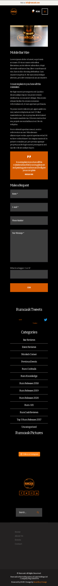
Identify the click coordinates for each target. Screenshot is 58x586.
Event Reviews (29, 347)
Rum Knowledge (29, 376)
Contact (18, 544)
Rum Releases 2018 (28, 383)
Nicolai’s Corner (29, 354)
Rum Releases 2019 (28, 390)
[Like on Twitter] (29, 323)
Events (18, 540)
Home (18, 532)
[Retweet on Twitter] (24, 323)
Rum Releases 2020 (29, 397)
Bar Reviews (29, 339)
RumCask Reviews (29, 412)
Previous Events (29, 361)
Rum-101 (28, 405)
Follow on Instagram (30, 454)
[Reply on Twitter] (20, 323)
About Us (19, 536)
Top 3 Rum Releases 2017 (29, 419)
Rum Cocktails (29, 368)
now (20, 320)
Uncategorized (29, 426)
